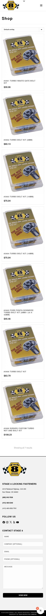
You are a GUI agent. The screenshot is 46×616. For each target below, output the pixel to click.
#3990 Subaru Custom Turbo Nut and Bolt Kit (19, 429)
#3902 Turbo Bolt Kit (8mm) (18, 140)
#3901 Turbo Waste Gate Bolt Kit (19, 82)
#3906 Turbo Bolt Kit (15, 371)
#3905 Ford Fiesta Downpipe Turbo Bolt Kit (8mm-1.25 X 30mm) (18, 312)
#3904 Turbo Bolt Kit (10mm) (19, 253)
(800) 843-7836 (7, 497)
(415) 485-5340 (7, 503)
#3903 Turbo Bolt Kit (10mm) (19, 196)
